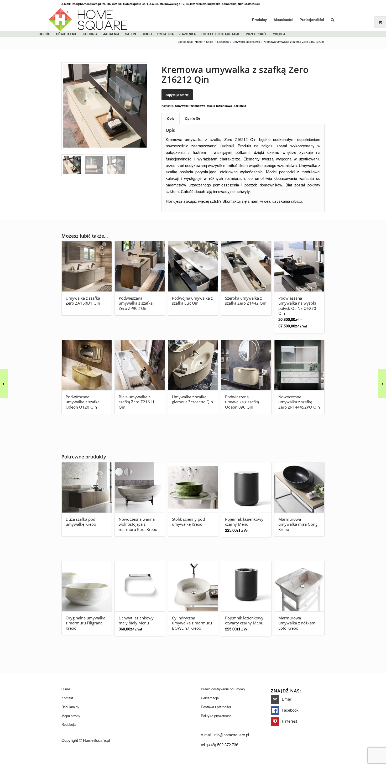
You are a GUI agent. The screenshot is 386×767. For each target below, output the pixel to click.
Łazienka (239, 106)
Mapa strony (70, 715)
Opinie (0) (192, 118)
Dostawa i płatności (216, 706)
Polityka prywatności (216, 715)
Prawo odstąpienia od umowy (223, 688)
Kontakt (67, 697)
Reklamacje (210, 697)
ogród (44, 34)
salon (130, 34)
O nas (66, 688)
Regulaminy (70, 706)
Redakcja (68, 724)
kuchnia (90, 34)
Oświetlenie (66, 34)
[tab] (170, 118)
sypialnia (165, 34)
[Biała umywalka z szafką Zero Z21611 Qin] (382, 383)
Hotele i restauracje (220, 34)
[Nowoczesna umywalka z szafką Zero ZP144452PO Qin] (4, 383)
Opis (170, 118)
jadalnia (111, 34)
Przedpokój (257, 34)
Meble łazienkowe (219, 106)
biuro (147, 34)
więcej (279, 34)
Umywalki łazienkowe (190, 106)
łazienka (187, 34)
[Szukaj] (332, 19)
